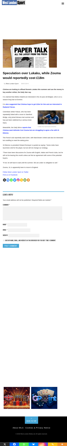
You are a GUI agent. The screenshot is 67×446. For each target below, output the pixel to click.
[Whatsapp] (11, 180)
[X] (4, 180)
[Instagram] (18, 180)
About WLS (18, 428)
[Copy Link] (21, 180)
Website (5, 235)
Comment (6, 205)
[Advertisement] (33, 24)
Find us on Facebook (10, 175)
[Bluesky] (14, 180)
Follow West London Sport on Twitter (15, 172)
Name (5, 224)
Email (5, 230)
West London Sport (12, 84)
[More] (28, 180)
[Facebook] (7, 180)
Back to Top (31, 421)
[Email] (24, 180)
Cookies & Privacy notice (37, 428)
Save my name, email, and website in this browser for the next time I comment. (30, 240)
